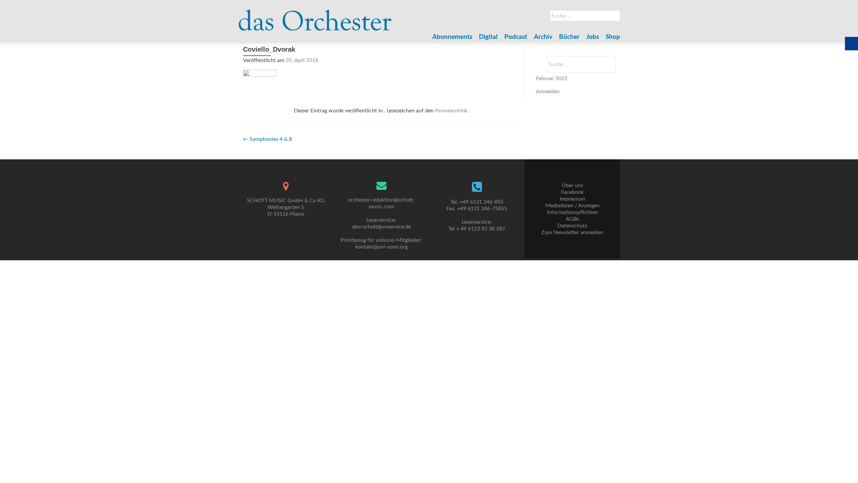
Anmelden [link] (548, 91)
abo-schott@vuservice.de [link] (381, 226)
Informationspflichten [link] (572, 212)
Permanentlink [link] (451, 110)
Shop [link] (613, 37)
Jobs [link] (592, 37)
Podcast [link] (515, 37)
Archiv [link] (543, 37)
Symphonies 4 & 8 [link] (267, 139)
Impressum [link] (572, 199)
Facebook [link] (572, 192)
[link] (315, 17)
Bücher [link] (569, 37)
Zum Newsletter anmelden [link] (572, 232)
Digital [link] (488, 37)
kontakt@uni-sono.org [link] (381, 247)
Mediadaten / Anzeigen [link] (572, 205)
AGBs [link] (572, 219)
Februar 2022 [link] (551, 78)
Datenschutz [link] (572, 225)
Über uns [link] (572, 185)
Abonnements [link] (452, 37)
